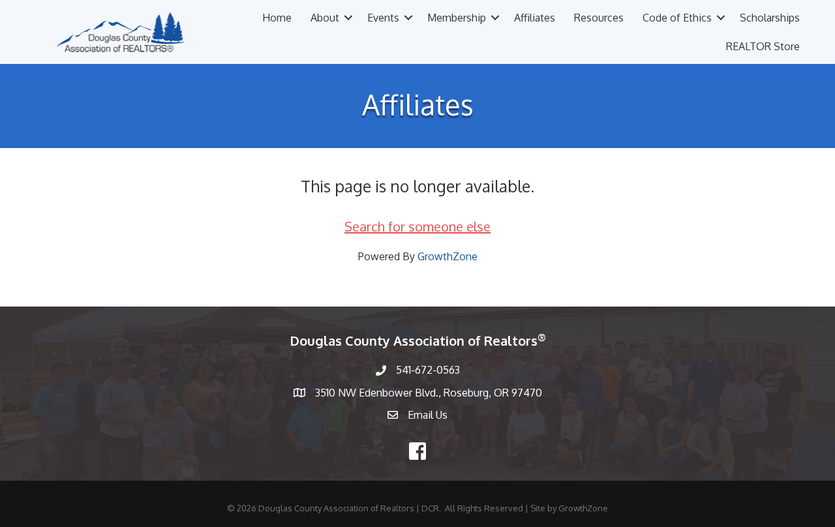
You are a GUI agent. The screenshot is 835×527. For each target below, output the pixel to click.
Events (383, 17)
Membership (456, 17)
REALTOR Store (763, 46)
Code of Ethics (677, 17)
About (325, 17)
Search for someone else (417, 226)
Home (277, 17)
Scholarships (770, 17)
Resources (599, 17)
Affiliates (534, 17)
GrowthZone (448, 256)
